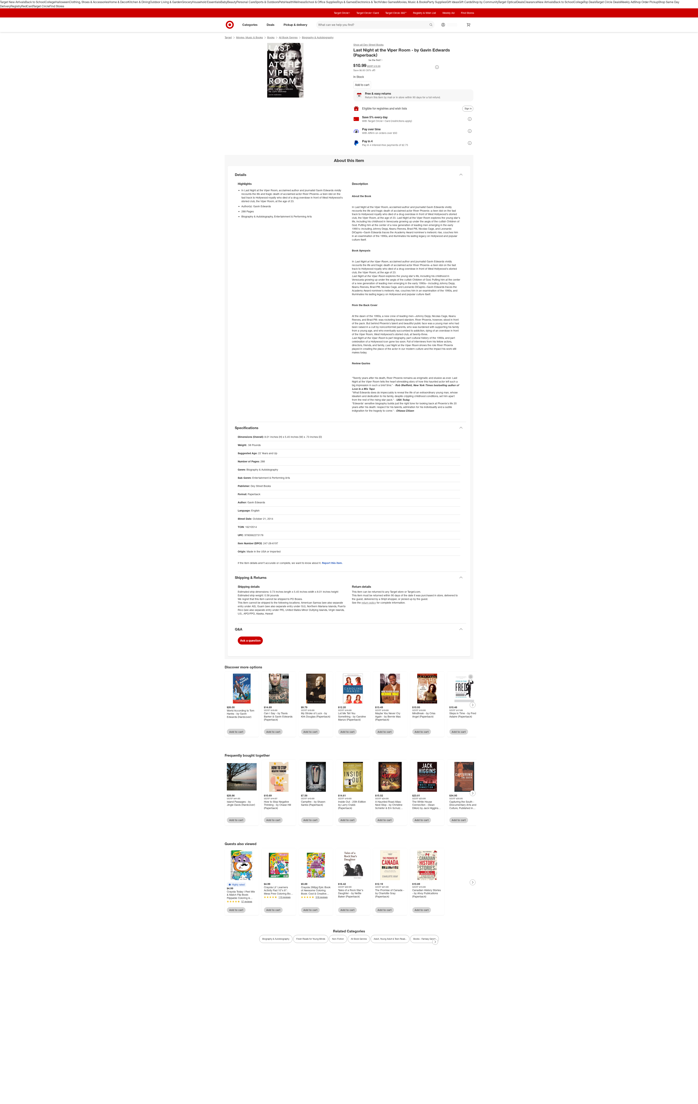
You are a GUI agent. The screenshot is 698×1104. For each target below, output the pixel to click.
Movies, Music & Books (412, 2)
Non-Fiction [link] (338, 938)
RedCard (27, 6)
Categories (250, 24)
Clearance (530, 2)
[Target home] (229, 24)
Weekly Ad (627, 2)
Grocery (187, 2)
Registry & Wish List (424, 12)
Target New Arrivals (12, 2)
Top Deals (589, 2)
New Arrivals (545, 2)
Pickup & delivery (295, 24)
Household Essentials (206, 2)
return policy (369, 602)
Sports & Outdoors (267, 2)
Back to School (35, 2)
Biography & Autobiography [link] (275, 938)
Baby (223, 2)
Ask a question (250, 640)
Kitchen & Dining (139, 2)
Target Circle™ (342, 12)
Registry (16, 6)
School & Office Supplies (321, 2)
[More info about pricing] (437, 67)
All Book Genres (288, 37)
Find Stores (56, 6)
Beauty (231, 2)
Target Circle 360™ (395, 12)
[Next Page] (473, 705)
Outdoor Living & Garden (166, 2)
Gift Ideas (452, 2)
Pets (282, 2)
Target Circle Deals (608, 2)
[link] (368, 60)
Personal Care (245, 2)
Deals (520, 2)
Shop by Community (485, 2)
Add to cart (362, 85)
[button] (368, 60)
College (50, 2)
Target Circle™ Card (367, 12)
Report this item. (332, 562)
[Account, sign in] (450, 25)
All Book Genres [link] (359, 938)
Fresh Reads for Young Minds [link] (310, 938)
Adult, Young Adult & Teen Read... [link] (390, 938)
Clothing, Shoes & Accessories (89, 2)
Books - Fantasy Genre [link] (424, 938)
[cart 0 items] (469, 25)
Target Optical (507, 2)
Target (228, 37)
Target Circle (41, 6)
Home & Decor (118, 2)
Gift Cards (465, 2)
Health (289, 2)
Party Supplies (436, 2)
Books (270, 37)
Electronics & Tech (368, 2)
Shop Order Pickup (646, 2)
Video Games (388, 2)
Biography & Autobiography (318, 37)
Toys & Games (346, 2)
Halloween (62, 2)
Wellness (299, 2)
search (431, 25)
